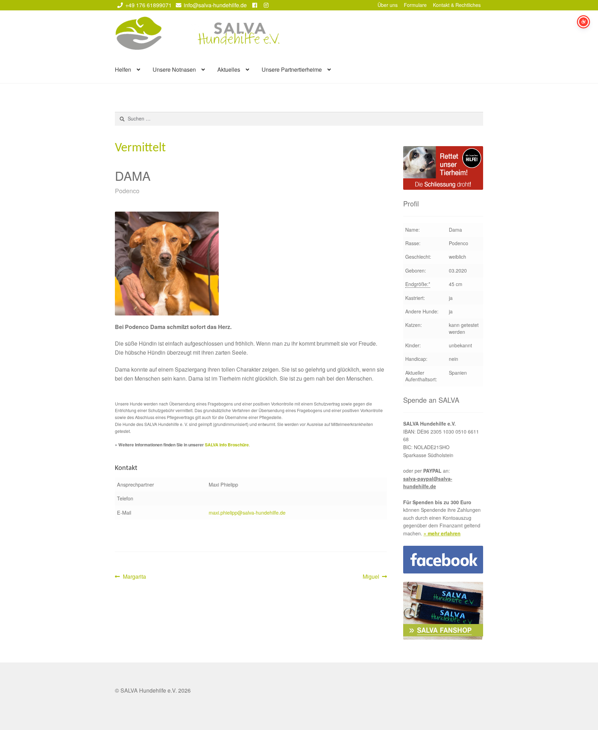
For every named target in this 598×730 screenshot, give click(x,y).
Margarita (134, 576)
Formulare (415, 4)
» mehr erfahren (442, 533)
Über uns (388, 4)
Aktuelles (228, 69)
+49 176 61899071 (148, 5)
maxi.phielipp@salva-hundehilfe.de (247, 512)
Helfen (123, 69)
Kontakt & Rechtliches (457, 4)
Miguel (373, 576)
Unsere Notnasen (174, 69)
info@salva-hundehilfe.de (215, 5)
